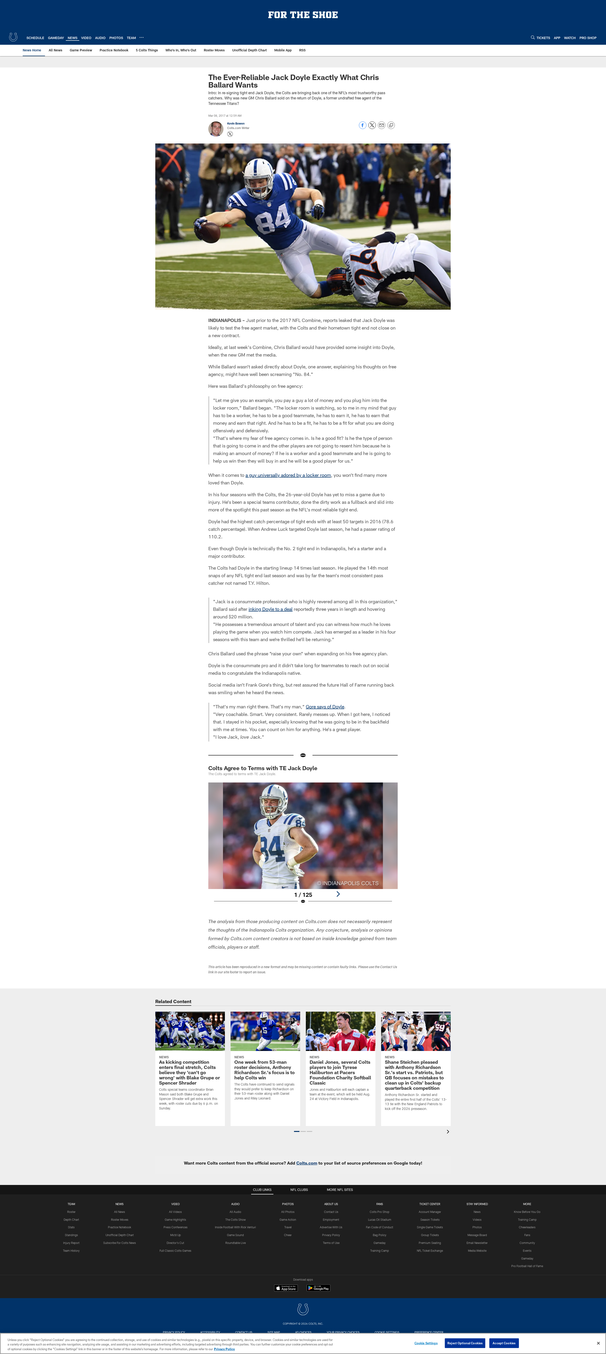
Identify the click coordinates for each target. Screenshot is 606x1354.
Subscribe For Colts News (119, 1242)
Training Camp (379, 1250)
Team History (71, 1250)
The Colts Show (235, 1219)
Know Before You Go (527, 1211)
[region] (303, 1343)
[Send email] (381, 128)
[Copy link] (391, 125)
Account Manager (430, 1211)
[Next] (338, 894)
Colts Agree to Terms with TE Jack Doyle (262, 767)
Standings (71, 1235)
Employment (331, 1219)
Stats (71, 1227)
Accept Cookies (504, 1343)
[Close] (598, 1343)
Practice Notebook (119, 1227)
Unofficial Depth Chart (120, 1235)
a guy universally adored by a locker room (288, 475)
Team (71, 1204)
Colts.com (306, 1163)
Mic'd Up (175, 1235)
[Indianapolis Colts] (303, 1310)
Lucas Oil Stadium (379, 1219)
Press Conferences (175, 1227)
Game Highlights (175, 1219)
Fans (527, 1235)
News (120, 1204)
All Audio (235, 1211)
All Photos (287, 1211)
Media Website (477, 1250)
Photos (288, 1204)
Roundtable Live (235, 1242)
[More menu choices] (141, 37)
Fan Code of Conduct (379, 1227)
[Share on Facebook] (362, 128)
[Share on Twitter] (372, 128)
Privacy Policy (331, 1235)
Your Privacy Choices (343, 1332)
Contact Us (331, 1211)
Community (527, 1242)
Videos (477, 1219)
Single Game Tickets (430, 1227)
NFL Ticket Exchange (430, 1250)
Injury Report (71, 1242)
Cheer (288, 1235)
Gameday (380, 1242)
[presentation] (449, 1132)
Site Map (273, 1332)
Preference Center (428, 1332)
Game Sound (235, 1235)
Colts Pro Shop (379, 1211)
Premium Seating (430, 1242)
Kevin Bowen (236, 123)
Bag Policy (379, 1235)
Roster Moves (119, 1219)
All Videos (175, 1211)
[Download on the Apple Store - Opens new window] (286, 1289)
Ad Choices (303, 1332)
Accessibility (210, 1332)
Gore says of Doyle (325, 706)
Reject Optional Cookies (465, 1343)
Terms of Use (331, 1242)
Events (527, 1250)
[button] (297, 1131)
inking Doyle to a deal (271, 609)
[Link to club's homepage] (13, 37)
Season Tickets (430, 1219)
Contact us (243, 1332)
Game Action (288, 1219)
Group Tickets (430, 1235)
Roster (71, 1211)
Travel (288, 1227)
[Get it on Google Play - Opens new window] (318, 1290)
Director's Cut (175, 1242)
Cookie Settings (387, 1332)
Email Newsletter (477, 1242)
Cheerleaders (527, 1227)
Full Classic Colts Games (175, 1250)
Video (175, 1204)
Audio (235, 1204)
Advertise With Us (331, 1227)
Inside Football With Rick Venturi (235, 1227)
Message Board (477, 1235)
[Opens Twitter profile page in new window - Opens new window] (230, 134)
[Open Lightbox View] (303, 846)
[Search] (533, 37)
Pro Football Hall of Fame (527, 1266)
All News (119, 1211)
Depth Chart (71, 1219)
